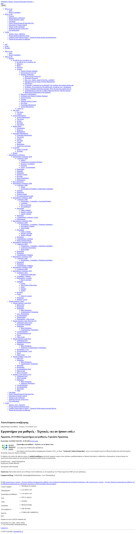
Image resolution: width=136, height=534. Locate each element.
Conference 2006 (22, 199)
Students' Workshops (27, 74)
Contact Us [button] (4, 528)
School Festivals (26, 98)
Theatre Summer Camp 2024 (22, 339)
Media (19, 65)
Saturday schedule (26, 212)
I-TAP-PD (16, 148)
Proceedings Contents (27, 226)
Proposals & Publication (28, 274)
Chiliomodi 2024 (22, 340)
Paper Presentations (23, 178)
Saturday (23, 289)
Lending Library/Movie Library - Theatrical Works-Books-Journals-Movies (32, 408)
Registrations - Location (24, 278)
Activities (20, 151)
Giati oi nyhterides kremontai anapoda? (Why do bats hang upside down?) (48, 89)
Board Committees (15, 55)
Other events (21, 337)
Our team (20, 67)
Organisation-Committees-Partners (31, 162)
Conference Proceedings (28, 248)
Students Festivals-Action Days (18, 399)
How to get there (26, 205)
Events (23, 283)
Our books (12, 392)
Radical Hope (17, 126)
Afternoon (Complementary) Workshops (33, 348)
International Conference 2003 (22, 242)
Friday (23, 287)
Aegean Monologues (27, 107)
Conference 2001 (22, 258)
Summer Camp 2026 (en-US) (22, 374)
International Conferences (17, 155)
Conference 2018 (22, 158)
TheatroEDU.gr (18, 531)
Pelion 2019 (20, 305)
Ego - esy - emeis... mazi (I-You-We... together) (39, 80)
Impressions (20, 144)
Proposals (24, 165)
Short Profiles (25, 228)
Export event (34, 441)
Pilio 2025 (20, 358)
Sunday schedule (26, 214)
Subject (23, 160)
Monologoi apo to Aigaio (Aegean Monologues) (40, 82)
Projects (11, 58)
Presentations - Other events (25, 319)
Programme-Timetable (24, 324)
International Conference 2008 (22, 183)
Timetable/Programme (24, 342)
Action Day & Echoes (24, 146)
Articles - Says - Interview (17, 405)
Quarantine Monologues (28, 105)
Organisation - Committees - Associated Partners (36, 201)
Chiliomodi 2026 (22, 376)
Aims (10, 53)
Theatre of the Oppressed (17, 398)
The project (20, 119)
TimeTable (20, 365)
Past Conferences (18, 181)
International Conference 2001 (22, 256)
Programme (20, 208)
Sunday (23, 290)
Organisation (21, 128)
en (1, 3)
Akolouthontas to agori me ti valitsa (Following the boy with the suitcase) (48, 90)
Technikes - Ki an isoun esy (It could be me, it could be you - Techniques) (48, 87)
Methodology (21, 132)
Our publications (14, 401)
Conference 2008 (22, 185)
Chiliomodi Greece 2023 (24, 323)
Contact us (20, 108)
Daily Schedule (21, 378)
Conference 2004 (22, 223)
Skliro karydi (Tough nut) (33, 76)
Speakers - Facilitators (28, 164)
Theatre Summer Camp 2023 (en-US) (24, 321)
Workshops (20, 173)
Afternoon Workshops (28, 383)
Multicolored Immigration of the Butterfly (38, 92)
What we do (8, 57)
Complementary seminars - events (27, 217)
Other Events (21, 371)
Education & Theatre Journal (18, 396)
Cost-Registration (22, 331)
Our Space (24, 103)
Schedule (20, 190)
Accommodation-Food (24, 333)
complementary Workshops (29, 364)
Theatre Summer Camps (16, 301)
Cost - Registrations (23, 314)
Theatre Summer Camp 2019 (22, 303)
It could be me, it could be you (22, 60)
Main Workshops (26, 310)
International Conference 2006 (22, 198)
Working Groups (22, 174)
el (2, 3)
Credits (19, 142)
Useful (7, 403)
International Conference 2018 (22, 157)
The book (20, 123)
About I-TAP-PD (22, 149)
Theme (23, 187)
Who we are (8, 51)
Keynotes (20, 176)
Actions (19, 69)
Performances (21, 180)
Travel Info (20, 389)
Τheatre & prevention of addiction (19, 410)
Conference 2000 (22, 269)
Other (18, 390)
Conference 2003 (22, 244)
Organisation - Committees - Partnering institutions (36, 224)
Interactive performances (28, 94)
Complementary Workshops (29, 312)
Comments (24, 203)
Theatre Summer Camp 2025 (22, 356)
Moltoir (15, 153)
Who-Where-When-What (29, 285)
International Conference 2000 (22, 267)
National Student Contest (28, 101)
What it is (20, 64)
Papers (19, 294)
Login (7, 46)
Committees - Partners (24, 276)
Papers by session (26, 296)
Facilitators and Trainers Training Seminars (34, 96)
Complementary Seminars (25, 239)
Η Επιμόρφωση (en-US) (28, 73)
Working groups (22, 194)
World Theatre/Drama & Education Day (21, 394)
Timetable (20, 171)
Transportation (21, 317)
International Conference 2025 (22, 271)
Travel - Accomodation (28, 167)
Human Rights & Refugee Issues (19, 406)
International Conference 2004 (22, 221)
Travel (19, 335)
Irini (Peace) (28, 83)
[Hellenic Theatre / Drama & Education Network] (17, 1)
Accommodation (22, 315)
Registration (20, 169)
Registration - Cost (22, 349)
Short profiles (25, 249)
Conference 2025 (22, 273)
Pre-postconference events (25, 196)
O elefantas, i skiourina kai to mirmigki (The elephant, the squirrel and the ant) (49, 85)
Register (7, 48)
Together (23, 99)
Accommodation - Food (24, 351)
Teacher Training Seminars (29, 71)
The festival (20, 124)
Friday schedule (26, 210)
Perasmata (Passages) (31, 78)
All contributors (26, 206)
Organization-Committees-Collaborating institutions (37, 189)
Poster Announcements (24, 240)
